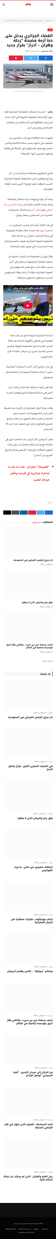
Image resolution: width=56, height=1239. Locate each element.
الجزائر (49, 502)
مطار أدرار (36, 210)
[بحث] (4, 5)
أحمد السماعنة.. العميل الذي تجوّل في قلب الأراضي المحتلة (28, 1126)
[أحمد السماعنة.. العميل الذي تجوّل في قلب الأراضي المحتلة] (28, 1101)
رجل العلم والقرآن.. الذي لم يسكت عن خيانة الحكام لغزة (28, 1178)
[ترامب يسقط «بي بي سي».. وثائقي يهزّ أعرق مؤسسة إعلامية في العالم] (28, 626)
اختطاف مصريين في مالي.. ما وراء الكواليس (33, 868)
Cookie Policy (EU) (10, 1229)
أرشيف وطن (40, 20)
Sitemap (36, 1229)
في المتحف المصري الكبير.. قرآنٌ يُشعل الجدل (30, 767)
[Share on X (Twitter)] (31, 58)
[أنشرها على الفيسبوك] (46, 58)
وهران (16, 173)
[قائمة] (51, 5)
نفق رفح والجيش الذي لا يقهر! (37, 602)
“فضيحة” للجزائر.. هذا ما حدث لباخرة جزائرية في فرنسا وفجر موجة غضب (28, 473)
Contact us (45, 1229)
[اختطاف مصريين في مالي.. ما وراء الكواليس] (28, 844)
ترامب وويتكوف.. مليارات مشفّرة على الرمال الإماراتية (32, 921)
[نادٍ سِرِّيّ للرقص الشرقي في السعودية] (28, 542)
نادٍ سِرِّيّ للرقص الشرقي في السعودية (33, 560)
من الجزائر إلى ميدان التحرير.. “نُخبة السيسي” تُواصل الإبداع (33, 1074)
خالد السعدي (47, 51)
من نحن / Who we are (25, 1229)
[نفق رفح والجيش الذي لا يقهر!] (28, 584)
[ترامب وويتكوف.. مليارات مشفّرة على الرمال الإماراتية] (28, 896)
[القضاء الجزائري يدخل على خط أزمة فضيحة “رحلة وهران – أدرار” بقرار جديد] (28, 76)
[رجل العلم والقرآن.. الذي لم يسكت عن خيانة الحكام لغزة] (28, 1153)
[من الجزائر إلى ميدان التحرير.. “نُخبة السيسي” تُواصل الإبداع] (28, 1049)
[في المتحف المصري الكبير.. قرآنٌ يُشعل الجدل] (28, 743)
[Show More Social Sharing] (5, 58)
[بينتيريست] (16, 58)
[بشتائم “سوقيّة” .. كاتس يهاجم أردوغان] (28, 948)
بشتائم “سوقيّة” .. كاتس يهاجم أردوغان (30, 971)
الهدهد (34, 20)
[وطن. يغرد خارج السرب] (28, 4)
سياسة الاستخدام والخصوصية (27, 1232)
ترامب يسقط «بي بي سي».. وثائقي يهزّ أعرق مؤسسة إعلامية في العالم (29, 646)
